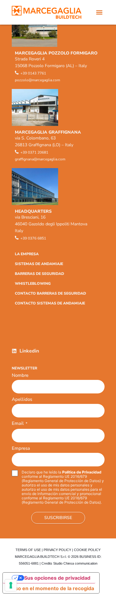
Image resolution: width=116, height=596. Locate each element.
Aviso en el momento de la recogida (51, 588)
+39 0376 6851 (33, 238)
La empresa (27, 254)
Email (19, 423)
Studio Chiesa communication (75, 563)
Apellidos (22, 399)
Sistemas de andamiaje (39, 263)
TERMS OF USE (28, 550)
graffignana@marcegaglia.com (40, 159)
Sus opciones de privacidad (57, 578)
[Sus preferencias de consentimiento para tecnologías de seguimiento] (11, 585)
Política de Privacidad (81, 472)
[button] (99, 12)
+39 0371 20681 (34, 152)
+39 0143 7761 (33, 73)
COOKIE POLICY (87, 550)
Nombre (20, 375)
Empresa (21, 448)
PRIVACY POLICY (57, 550)
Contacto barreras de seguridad (50, 293)
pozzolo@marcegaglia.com (37, 80)
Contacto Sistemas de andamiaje (50, 303)
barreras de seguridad (39, 273)
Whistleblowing (33, 283)
